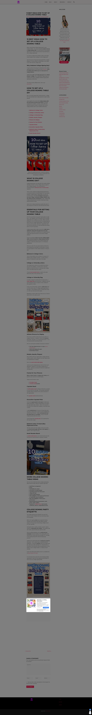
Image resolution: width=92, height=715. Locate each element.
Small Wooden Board (34, 133)
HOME (46, 2)
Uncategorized (61, 114)
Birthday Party (61, 99)
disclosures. (29, 84)
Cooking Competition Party (64, 101)
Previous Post (28, 651)
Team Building (61, 113)
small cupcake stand (32, 388)
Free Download (64, 62)
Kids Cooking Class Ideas (63, 102)
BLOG (50, 2)
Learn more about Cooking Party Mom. (65, 41)
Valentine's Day (62, 116)
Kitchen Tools (61, 104)
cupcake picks (38, 418)
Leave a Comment (30, 16)
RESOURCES (62, 2)
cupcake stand (32, 395)
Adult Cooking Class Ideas (63, 97)
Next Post (49, 651)
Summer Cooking (62, 109)
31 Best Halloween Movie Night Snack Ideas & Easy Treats (63, 74)
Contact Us (60, 704)
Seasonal (36, 16)
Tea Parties (61, 111)
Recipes (60, 106)
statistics (45, 69)
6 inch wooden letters (35, 272)
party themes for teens (33, 553)
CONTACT (69, 2)
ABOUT (55, 2)
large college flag (30, 281)
